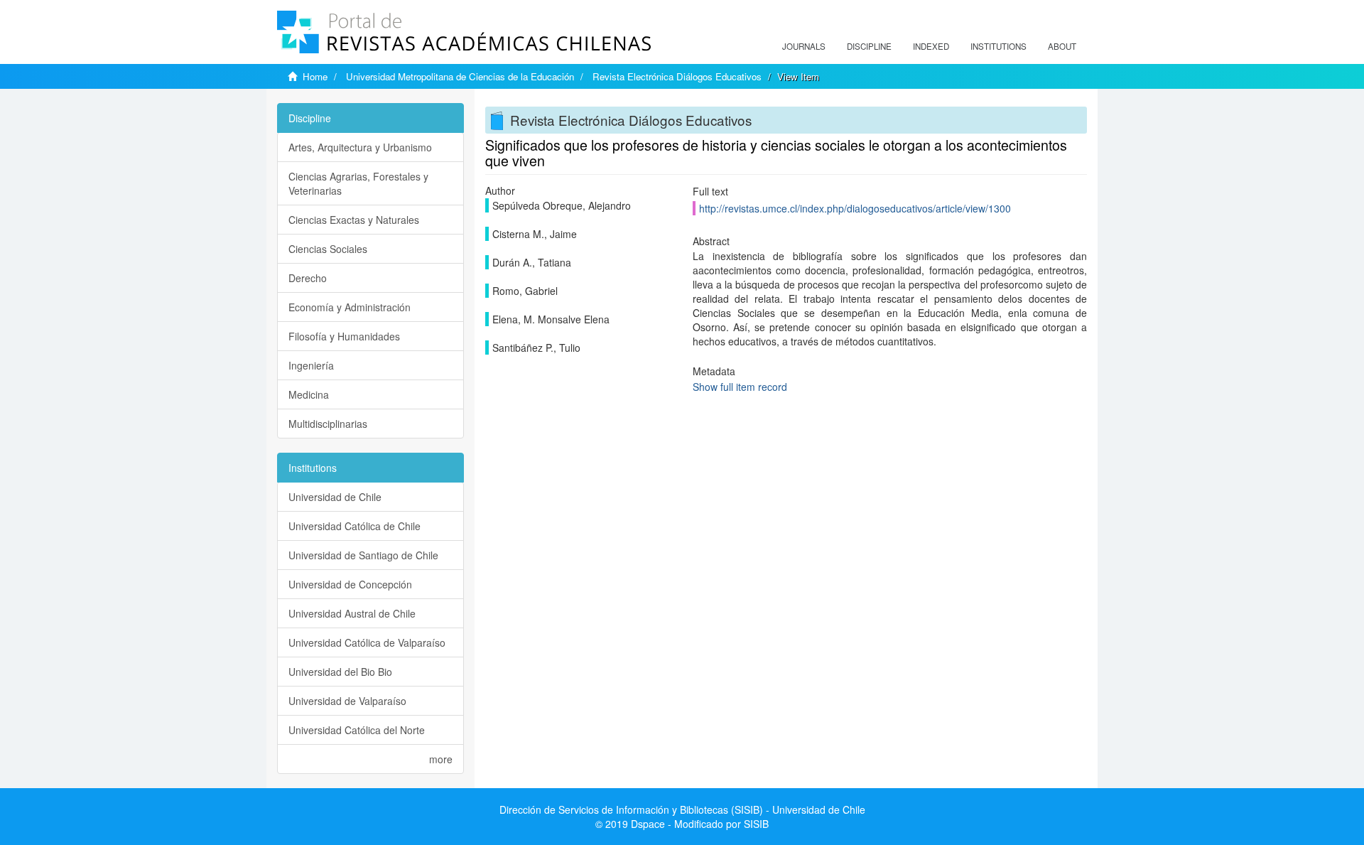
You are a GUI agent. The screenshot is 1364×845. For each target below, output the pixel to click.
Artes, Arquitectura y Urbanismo (360, 147)
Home (315, 76)
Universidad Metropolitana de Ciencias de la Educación (460, 76)
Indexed (931, 46)
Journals (804, 46)
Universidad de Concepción (350, 584)
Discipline (869, 46)
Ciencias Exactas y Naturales (353, 219)
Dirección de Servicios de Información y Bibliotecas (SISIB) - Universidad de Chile (682, 809)
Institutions (998, 46)
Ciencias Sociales (327, 249)
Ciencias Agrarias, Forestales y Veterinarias (358, 183)
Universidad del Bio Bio (340, 671)
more (441, 759)
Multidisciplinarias (327, 423)
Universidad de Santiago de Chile (363, 555)
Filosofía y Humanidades (344, 336)
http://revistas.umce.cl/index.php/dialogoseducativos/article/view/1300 (855, 208)
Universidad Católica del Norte (356, 730)
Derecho (307, 278)
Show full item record (740, 387)
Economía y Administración (349, 307)
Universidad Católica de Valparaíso (366, 642)
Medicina (308, 394)
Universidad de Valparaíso (347, 701)
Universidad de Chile (334, 497)
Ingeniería (311, 365)
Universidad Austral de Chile (352, 613)
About (1062, 46)
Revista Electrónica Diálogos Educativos (677, 76)
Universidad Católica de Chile (354, 526)
